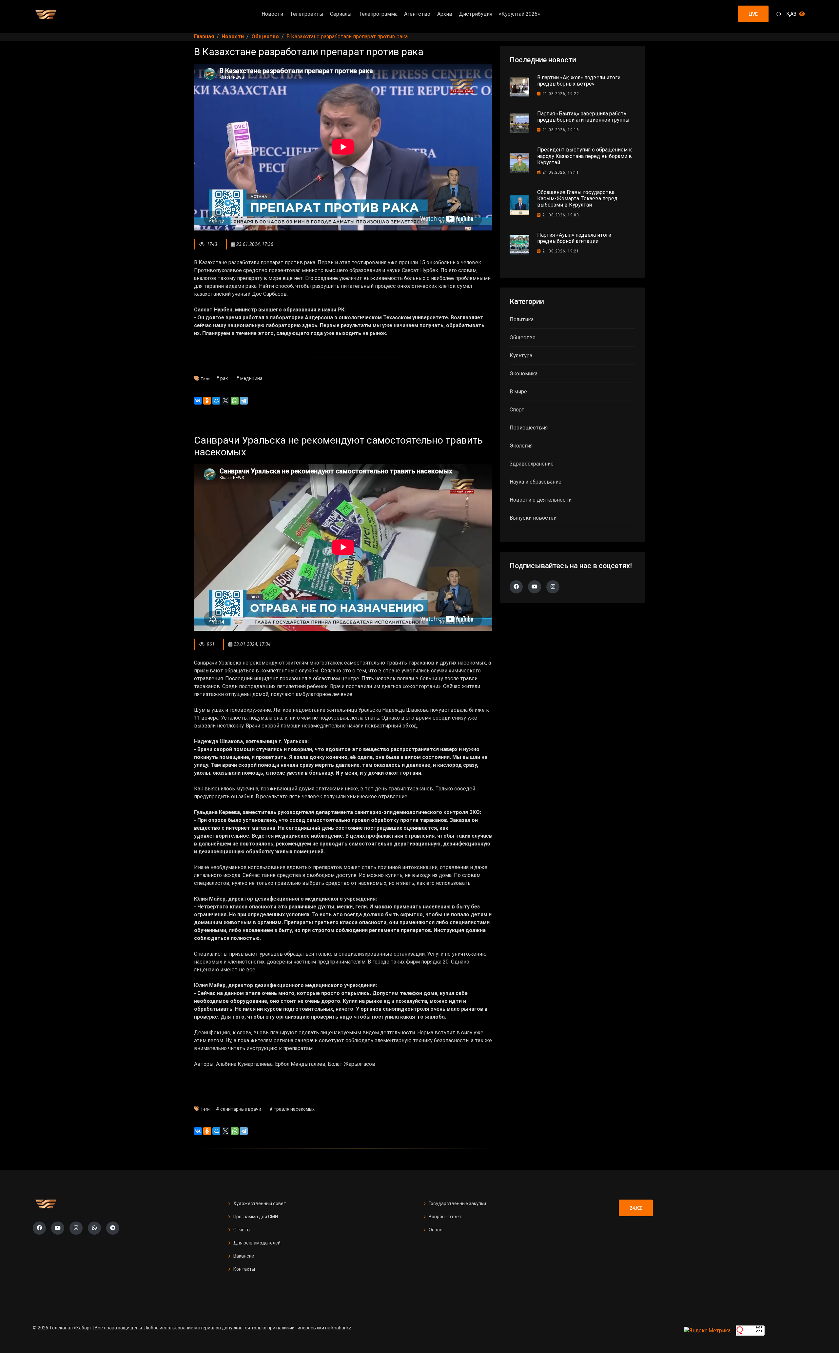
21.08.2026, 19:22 (560, 93)
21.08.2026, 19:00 (560, 215)
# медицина (249, 378)
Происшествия (529, 428)
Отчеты (241, 1229)
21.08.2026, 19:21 (560, 251)
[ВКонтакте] (198, 401)
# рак (222, 378)
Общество (523, 337)
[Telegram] (244, 401)
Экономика (523, 373)
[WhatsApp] (235, 401)
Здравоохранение (532, 464)
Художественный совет (259, 1203)
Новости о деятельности (541, 500)
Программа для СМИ (255, 1216)
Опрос (435, 1229)
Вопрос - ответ (445, 1216)
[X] (225, 401)
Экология (521, 446)
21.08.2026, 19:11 (560, 172)
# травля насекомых (292, 1109)
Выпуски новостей (533, 518)
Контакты (244, 1269)
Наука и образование (535, 482)
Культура (521, 355)
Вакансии (243, 1256)
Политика (522, 319)
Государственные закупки (457, 1203)
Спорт (517, 410)
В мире (518, 391)
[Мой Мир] (216, 401)
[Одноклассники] (207, 401)
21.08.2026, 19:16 (560, 130)
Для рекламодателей (257, 1242)
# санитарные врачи (238, 1109)
